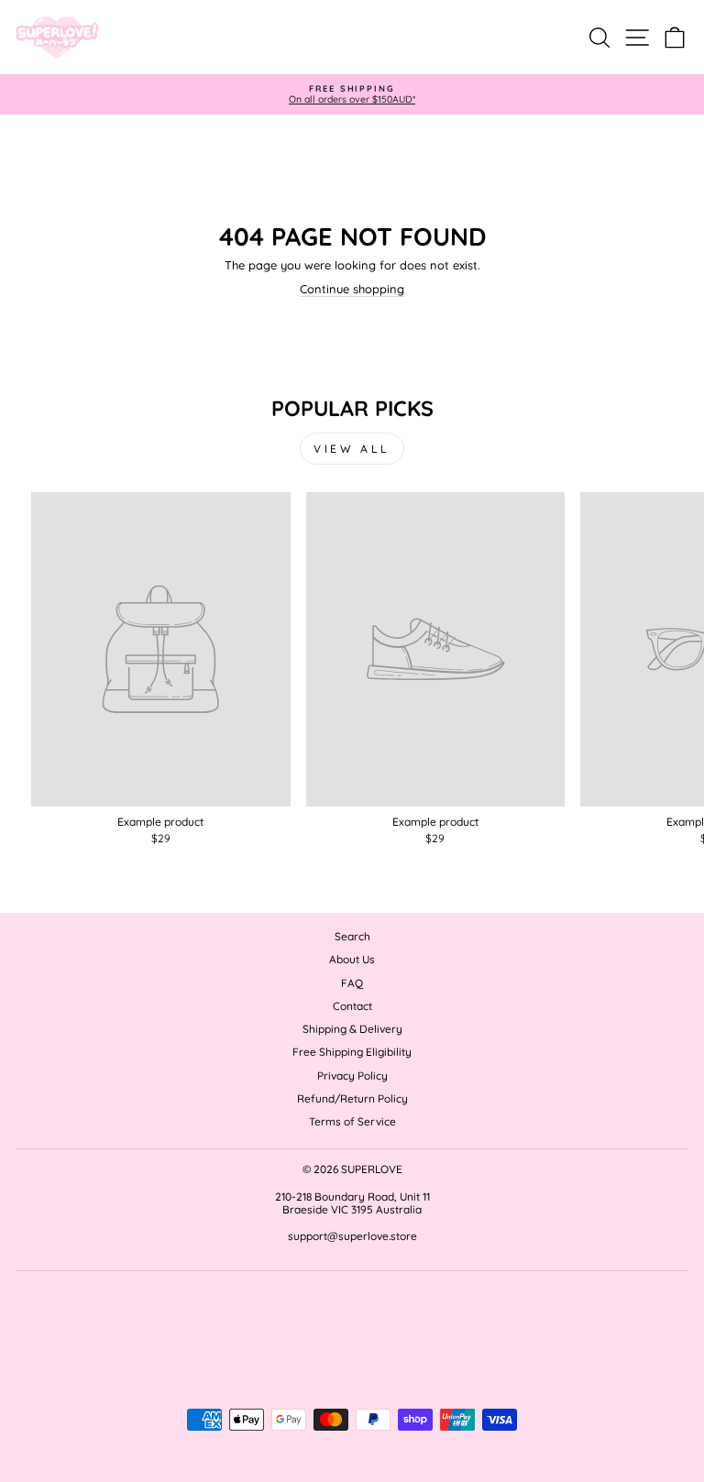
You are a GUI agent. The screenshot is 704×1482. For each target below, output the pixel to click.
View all (352, 449)
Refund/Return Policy (352, 1098)
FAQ (352, 983)
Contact (352, 1006)
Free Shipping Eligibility (352, 1052)
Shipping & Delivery (352, 1029)
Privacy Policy (352, 1075)
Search (352, 936)
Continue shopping (352, 289)
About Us (352, 959)
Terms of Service (352, 1121)
